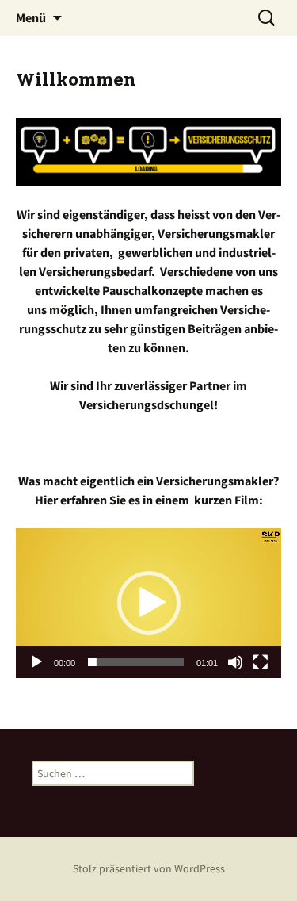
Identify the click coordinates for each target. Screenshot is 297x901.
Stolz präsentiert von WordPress (149, 868)
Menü (31, 17)
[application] (148, 602)
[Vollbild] (260, 662)
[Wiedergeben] (36, 662)
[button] (149, 603)
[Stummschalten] (235, 662)
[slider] (136, 662)
